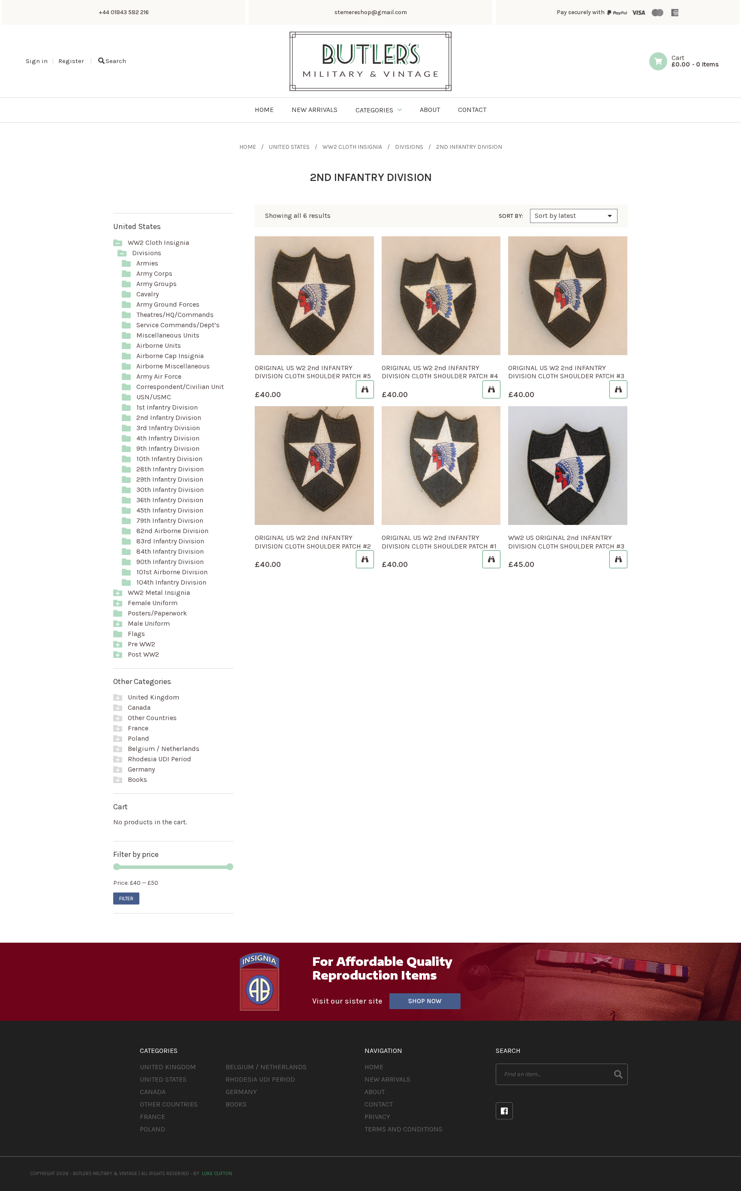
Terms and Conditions (403, 1129)
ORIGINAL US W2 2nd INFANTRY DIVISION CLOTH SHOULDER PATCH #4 (440, 372)
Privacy (377, 1117)
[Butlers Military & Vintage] (370, 90)
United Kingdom (153, 697)
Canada (139, 707)
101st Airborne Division (172, 572)
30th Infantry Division (170, 489)
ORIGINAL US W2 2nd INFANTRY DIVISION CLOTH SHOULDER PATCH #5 (313, 372)
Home (247, 147)
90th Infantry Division (170, 562)
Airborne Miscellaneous (173, 366)
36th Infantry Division (169, 500)
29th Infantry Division (169, 479)
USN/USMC (153, 397)
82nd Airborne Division (172, 531)
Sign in (37, 61)
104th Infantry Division (171, 582)
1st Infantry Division (167, 407)
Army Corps (154, 273)
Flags (136, 634)
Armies (147, 263)
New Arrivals (387, 1079)
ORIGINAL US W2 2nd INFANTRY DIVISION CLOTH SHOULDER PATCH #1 (439, 542)
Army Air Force (158, 376)
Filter (126, 899)
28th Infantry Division (170, 469)
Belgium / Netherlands (163, 749)
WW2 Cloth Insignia (352, 147)
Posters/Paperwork (157, 613)
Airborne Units (158, 345)
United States (289, 147)
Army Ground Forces (167, 304)
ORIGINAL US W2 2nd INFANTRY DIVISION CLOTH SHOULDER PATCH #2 (313, 542)
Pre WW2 (141, 644)
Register (71, 61)
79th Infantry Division (169, 520)
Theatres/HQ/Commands (175, 315)
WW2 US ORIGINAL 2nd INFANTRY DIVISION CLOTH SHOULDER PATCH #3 (566, 542)
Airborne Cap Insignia (170, 356)
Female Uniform (153, 603)
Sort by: (511, 216)
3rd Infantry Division (168, 428)
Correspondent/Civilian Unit (180, 387)
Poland (138, 738)
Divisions (409, 147)
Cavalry (147, 294)
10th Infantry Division (169, 459)
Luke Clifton (217, 1173)
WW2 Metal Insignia (159, 592)
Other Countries (152, 718)
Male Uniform (149, 623)
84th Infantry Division (170, 551)
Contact (378, 1104)
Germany (141, 769)
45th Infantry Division (169, 510)
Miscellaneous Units (167, 335)
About (374, 1092)
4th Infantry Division (167, 438)
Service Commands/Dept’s (178, 325)
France (138, 728)
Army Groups (156, 284)
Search (115, 61)
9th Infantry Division (167, 448)
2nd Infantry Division (168, 417)
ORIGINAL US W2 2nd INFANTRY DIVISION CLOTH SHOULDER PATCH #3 (566, 372)
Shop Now (425, 1001)
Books (137, 779)
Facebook (504, 1110)
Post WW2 (143, 654)
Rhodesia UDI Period (159, 759)
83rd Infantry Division (170, 541)
